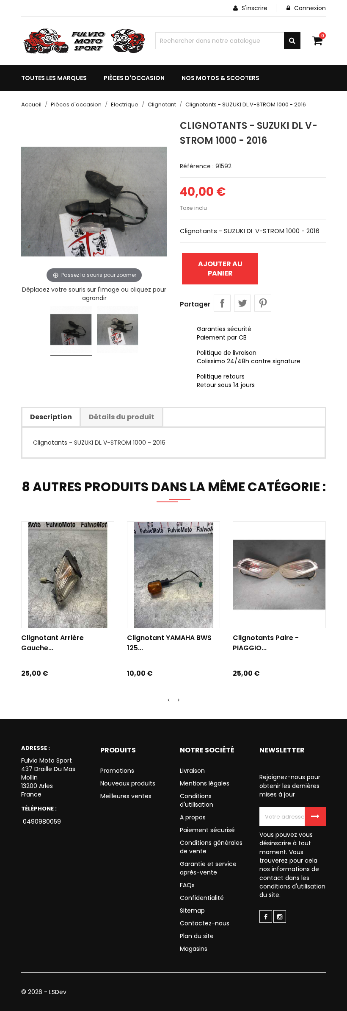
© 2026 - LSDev (43, 992)
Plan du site (197, 936)
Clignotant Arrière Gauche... (52, 643)
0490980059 (41, 821)
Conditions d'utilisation (196, 800)
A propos (193, 817)
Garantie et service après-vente (208, 868)
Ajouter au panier (220, 268)
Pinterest (262, 303)
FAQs (187, 885)
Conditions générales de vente (211, 846)
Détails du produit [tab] (121, 417)
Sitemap (192, 910)
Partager (222, 303)
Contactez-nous (204, 923)
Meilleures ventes (125, 796)
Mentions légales (204, 783)
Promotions (117, 770)
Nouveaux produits (127, 783)
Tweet (242, 303)
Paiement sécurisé (207, 830)
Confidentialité (202, 898)
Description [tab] (51, 417)
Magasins (193, 948)
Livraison (192, 770)
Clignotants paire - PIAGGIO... (266, 643)
